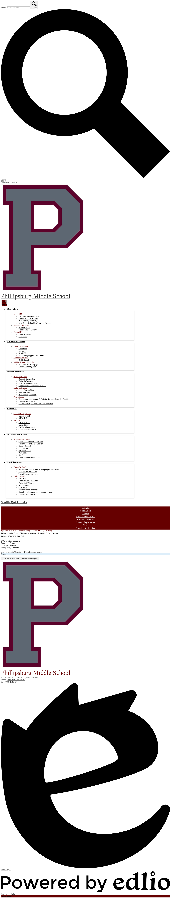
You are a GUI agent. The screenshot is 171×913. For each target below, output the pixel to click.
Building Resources (21, 325)
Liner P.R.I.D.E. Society (28, 318)
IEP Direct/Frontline (26, 485)
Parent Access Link (26, 390)
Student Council (25, 446)
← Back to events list (11, 558)
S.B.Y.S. (17, 420)
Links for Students (21, 346)
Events (3, 554)
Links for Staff (19, 476)
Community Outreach (27, 429)
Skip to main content (9, 182)
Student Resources (21, 358)
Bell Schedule (24, 360)
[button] (13, 309)
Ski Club (22, 455)
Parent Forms (19, 397)
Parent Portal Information (28, 383)
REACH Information (27, 379)
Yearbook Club (25, 450)
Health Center (24, 327)
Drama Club (23, 448)
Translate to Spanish (85, 528)
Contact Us (18, 332)
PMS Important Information (29, 316)
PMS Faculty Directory (28, 321)
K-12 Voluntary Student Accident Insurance (36, 404)
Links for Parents (20, 388)
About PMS (18, 314)
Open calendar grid (29, 558)
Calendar (85, 508)
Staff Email (85, 510)
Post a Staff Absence (27, 483)
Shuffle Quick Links (14, 502)
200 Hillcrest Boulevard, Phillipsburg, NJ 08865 (20, 677)
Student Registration (85, 522)
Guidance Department (22, 414)
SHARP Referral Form (28, 472)
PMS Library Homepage (28, 364)
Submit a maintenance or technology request (36, 492)
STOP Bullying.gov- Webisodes (31, 355)
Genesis (85, 513)
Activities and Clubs (22, 439)
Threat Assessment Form (28, 401)
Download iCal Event (32, 552)
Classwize (23, 487)
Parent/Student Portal (85, 516)
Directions (23, 336)
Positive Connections (27, 427)
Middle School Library (28, 330)
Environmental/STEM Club (29, 457)
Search (3, 8)
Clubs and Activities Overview (31, 441)
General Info (24, 425)
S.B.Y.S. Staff (24, 423)
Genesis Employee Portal (28, 481)
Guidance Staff (24, 416)
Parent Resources (20, 377)
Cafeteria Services (26, 381)
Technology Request (27, 494)
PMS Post (22, 453)
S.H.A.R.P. (23, 418)
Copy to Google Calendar (11, 552)
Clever (21, 351)
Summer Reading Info (27, 367)
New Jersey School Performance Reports (35, 323)
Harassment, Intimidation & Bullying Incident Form (39, 469)
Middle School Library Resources (27, 362)
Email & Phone (25, 334)
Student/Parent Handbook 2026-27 (32, 386)
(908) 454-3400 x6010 (16, 680)
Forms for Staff (20, 467)
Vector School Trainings (28, 490)
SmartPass (23, 349)
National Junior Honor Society (31, 444)
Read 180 (22, 353)
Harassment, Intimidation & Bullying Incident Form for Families (44, 399)
